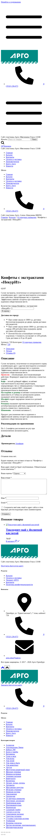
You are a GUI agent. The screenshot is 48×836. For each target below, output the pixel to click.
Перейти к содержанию (11, 2)
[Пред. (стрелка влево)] (2, 834)
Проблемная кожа (13, 803)
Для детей (10, 761)
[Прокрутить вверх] (2, 668)
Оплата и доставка (14, 159)
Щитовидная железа (14, 827)
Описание (10, 349)
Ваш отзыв (6, 478)
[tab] (26, 349)
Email (4, 503)
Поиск (34, 139)
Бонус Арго (11, 164)
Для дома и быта (13, 763)
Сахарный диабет (13, 810)
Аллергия (10, 745)
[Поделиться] (4, 832)
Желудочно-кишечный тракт (18, 770)
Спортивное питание (15, 814)
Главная (9, 153)
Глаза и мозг (11, 756)
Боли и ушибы (12, 752)
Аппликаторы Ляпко (14, 747)
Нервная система (13, 792)
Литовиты (10, 785)
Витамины (10, 754)
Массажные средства (15, 787)
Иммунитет (11, 778)
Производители (12, 162)
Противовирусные (14, 805)
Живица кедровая (13, 774)
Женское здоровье (13, 772)
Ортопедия (10, 796)
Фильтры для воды (14, 823)
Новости (9, 166)
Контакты (10, 157)
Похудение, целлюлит (15, 801)
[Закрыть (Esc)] (2, 832)
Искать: (4, 139)
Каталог (9, 155)
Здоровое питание (13, 776)
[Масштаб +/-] (9, 832)
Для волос (10, 758)
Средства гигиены (13, 816)
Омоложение (11, 794)
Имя (3, 498)
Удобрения (10, 821)
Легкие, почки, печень (15, 783)
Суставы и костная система (17, 818)
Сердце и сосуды (13, 812)
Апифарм (19, 443)
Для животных (12, 765)
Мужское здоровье (13, 790)
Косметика (10, 781)
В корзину (5, 311)
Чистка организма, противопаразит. (21, 825)
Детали (9, 351)
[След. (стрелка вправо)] (4, 834)
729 (8, 344)
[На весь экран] (7, 832)
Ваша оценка (7, 473)
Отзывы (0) (10, 353)
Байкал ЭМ (10, 750)
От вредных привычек (31, 342)
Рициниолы (11, 807)
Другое (9, 767)
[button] (24, 170)
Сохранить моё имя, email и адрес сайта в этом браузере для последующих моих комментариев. (22, 508)
